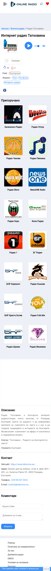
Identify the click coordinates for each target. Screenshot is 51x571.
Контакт (12, 566)
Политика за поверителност (21, 546)
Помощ (11, 543)
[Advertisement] (25, 19)
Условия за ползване (18, 562)
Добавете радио (16, 554)
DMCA (11, 558)
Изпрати (8, 526)
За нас (11, 550)
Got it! (46, 569)
